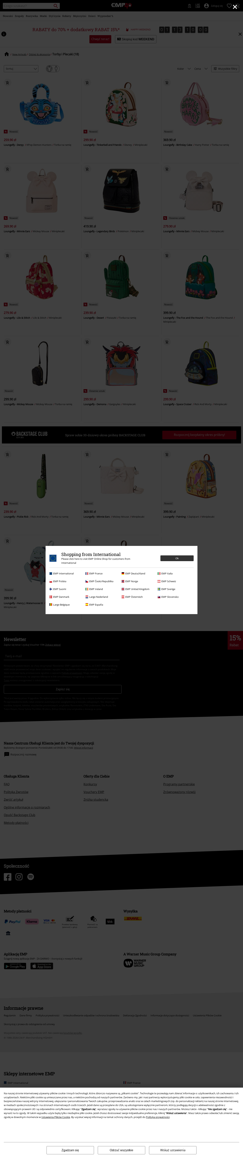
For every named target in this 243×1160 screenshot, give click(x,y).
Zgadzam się (70, 1150)
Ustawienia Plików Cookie (55, 1117)
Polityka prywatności (158, 1117)
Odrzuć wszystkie (121, 1150)
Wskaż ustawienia (172, 1150)
